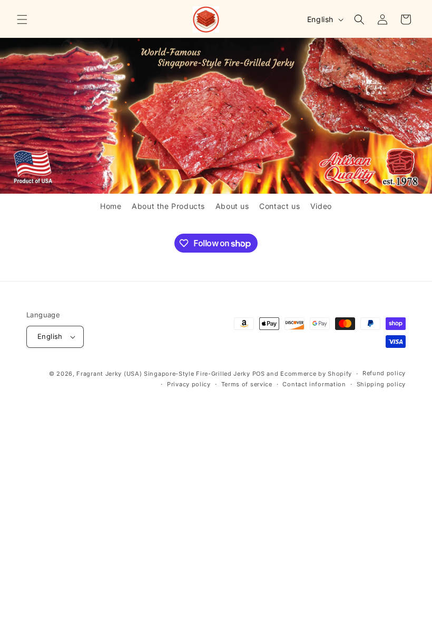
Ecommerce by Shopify (316, 373)
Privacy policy (189, 384)
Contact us (279, 206)
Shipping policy (381, 384)
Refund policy (384, 373)
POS (258, 373)
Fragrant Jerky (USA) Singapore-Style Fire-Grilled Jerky (163, 373)
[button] (22, 19)
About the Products (168, 206)
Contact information (314, 384)
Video (321, 206)
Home (110, 206)
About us (232, 206)
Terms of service (246, 384)
